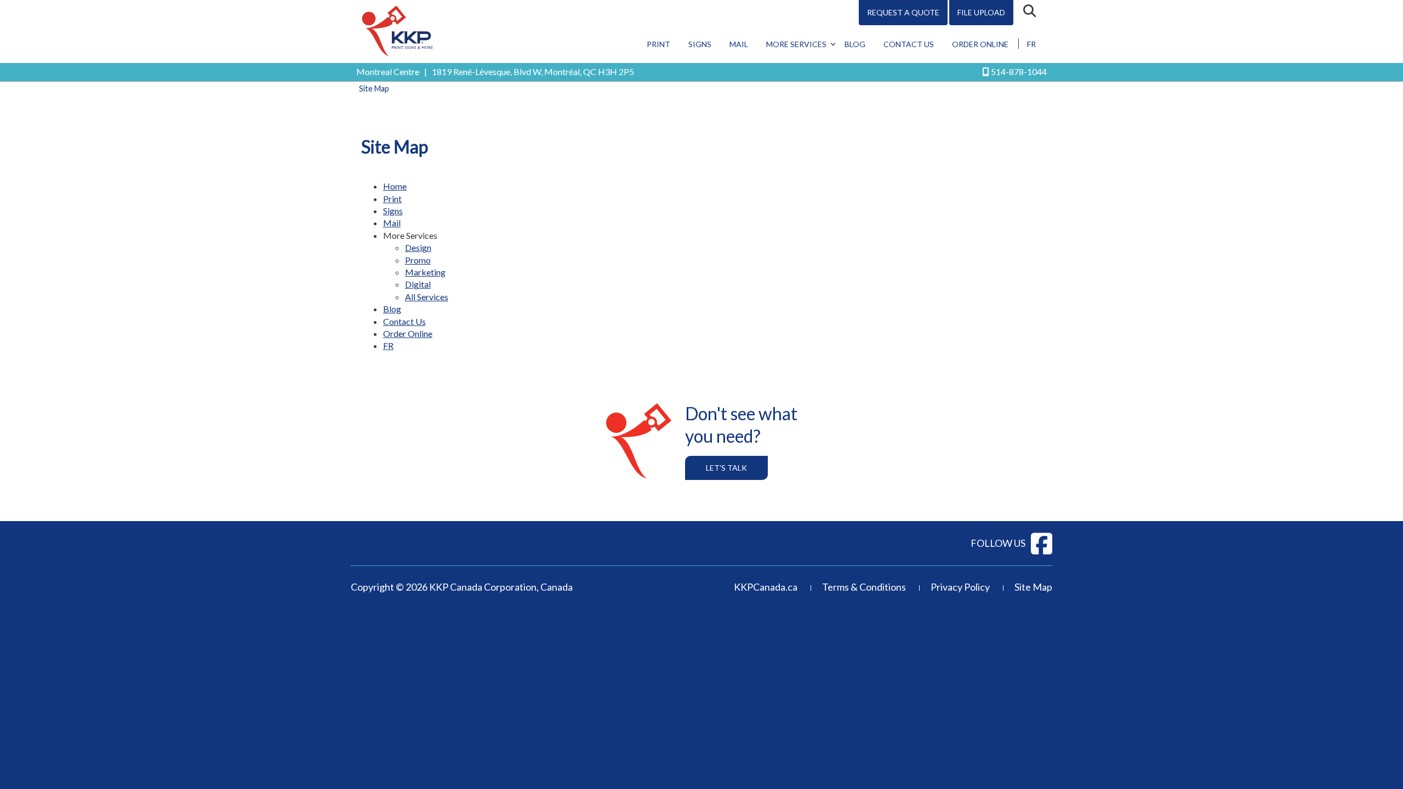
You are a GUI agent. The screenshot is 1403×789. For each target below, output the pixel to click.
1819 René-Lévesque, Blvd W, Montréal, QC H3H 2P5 (533, 71)
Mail (738, 44)
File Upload (981, 12)
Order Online (980, 44)
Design (418, 247)
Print (658, 44)
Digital (418, 284)
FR (1031, 44)
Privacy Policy (960, 587)
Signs (699, 44)
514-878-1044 (1019, 71)
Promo (418, 260)
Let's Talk (726, 467)
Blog (855, 44)
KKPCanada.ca (765, 587)
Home (395, 186)
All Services (426, 296)
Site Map (1033, 587)
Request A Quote (903, 12)
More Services (796, 44)
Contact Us (908, 44)
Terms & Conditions (864, 587)
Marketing (425, 272)
